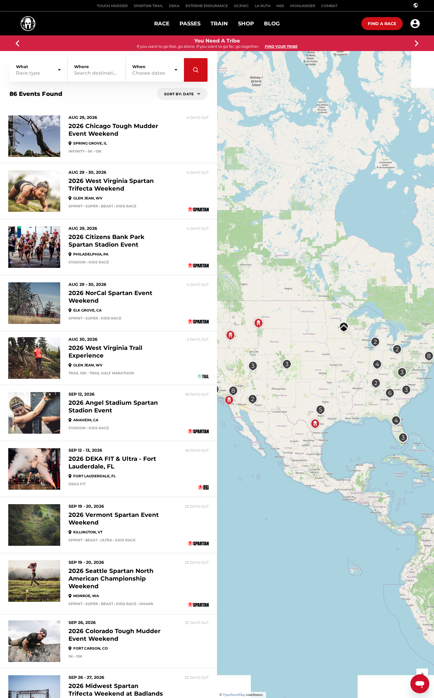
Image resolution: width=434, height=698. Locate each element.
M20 (280, 6)
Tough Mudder (112, 6)
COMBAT (329, 6)
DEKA (174, 6)
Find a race (382, 23)
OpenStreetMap (234, 695)
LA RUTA (262, 6)
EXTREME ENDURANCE (206, 6)
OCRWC (241, 6)
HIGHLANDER (302, 6)
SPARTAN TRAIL (148, 6)
